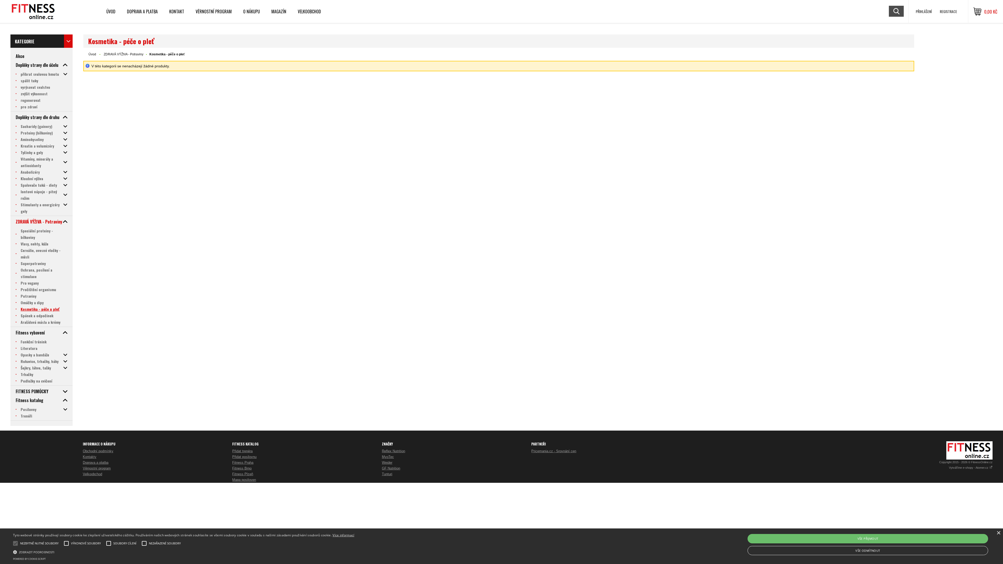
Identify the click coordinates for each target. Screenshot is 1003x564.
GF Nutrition (391, 468)
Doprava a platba (142, 11)
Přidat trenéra (242, 451)
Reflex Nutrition (393, 451)
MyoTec (388, 457)
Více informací (343, 535)
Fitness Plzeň (242, 474)
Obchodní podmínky (98, 451)
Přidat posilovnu (244, 457)
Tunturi (387, 474)
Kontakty (89, 457)
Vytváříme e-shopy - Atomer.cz (969, 467)
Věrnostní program (214, 11)
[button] (183, 551)
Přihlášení (924, 11)
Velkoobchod (309, 11)
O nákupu (251, 11)
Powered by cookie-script (29, 559)
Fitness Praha (242, 463)
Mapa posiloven (244, 480)
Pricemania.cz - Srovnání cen (553, 451)
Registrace (948, 11)
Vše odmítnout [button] (867, 551)
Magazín (278, 11)
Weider (387, 463)
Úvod (110, 11)
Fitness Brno (242, 468)
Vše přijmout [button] (868, 538)
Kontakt (176, 11)
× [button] (998, 533)
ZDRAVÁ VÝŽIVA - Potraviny (123, 54)
